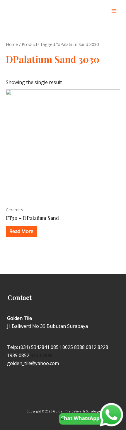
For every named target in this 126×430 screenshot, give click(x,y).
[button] (102, 11)
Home (12, 44)
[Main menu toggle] (114, 11)
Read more (21, 231)
